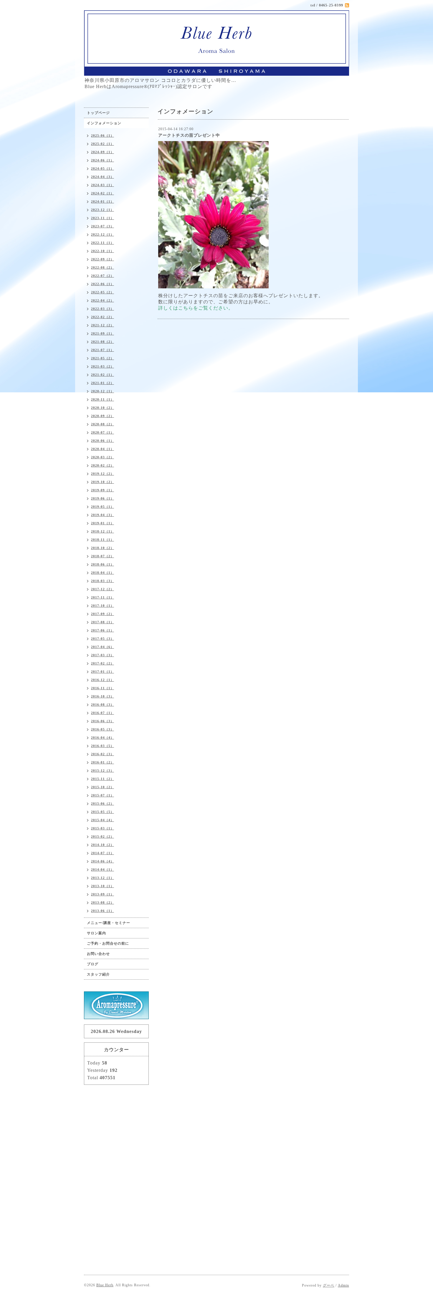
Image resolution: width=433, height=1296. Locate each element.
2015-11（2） (102, 779)
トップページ (98, 113)
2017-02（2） (102, 663)
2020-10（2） (102, 407)
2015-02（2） (102, 836)
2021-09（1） (102, 333)
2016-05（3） (102, 729)
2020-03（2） (102, 457)
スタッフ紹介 (98, 974)
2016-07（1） (102, 713)
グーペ (328, 1285)
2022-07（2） (102, 275)
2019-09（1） (102, 490)
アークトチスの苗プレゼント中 (189, 135)
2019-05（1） (102, 506)
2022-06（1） (102, 284)
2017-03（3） (102, 655)
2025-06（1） (102, 135)
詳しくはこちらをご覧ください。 (195, 307)
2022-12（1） (102, 234)
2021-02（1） (102, 374)
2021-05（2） (102, 358)
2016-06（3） (102, 721)
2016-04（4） (102, 737)
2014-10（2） (102, 845)
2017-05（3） (102, 638)
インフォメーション (104, 123)
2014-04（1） (102, 869)
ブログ (92, 964)
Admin (343, 1285)
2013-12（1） (102, 878)
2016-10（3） (102, 696)
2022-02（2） (102, 317)
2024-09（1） (102, 152)
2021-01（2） (102, 383)
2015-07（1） (102, 795)
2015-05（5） (102, 812)
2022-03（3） (102, 308)
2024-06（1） (102, 160)
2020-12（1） (102, 391)
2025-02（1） (102, 144)
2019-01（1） (102, 523)
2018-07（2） (102, 556)
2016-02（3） (102, 754)
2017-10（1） (102, 605)
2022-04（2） (102, 300)
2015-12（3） (102, 770)
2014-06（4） (102, 861)
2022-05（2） (102, 292)
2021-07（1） (102, 350)
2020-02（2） (102, 465)
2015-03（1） (102, 828)
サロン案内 (96, 933)
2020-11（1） (102, 399)
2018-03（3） (102, 581)
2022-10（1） (102, 251)
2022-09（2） (102, 259)
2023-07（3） (102, 226)
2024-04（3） (102, 176)
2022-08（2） (102, 267)
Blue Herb (104, 1285)
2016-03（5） (102, 746)
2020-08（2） (102, 424)
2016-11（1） (102, 688)
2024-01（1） (102, 201)
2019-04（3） (102, 515)
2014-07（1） (102, 853)
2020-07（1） (102, 432)
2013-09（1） (102, 894)
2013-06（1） (102, 911)
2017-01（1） (102, 671)
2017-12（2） (102, 589)
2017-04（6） (102, 647)
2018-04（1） (102, 572)
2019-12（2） (102, 473)
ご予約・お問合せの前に (108, 943)
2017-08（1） (102, 622)
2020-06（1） (102, 440)
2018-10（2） (102, 548)
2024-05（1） (102, 168)
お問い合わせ (98, 954)
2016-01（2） (102, 762)
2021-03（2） (102, 366)
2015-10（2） (102, 787)
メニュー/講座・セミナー (108, 923)
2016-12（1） (102, 680)
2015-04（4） (102, 820)
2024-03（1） (102, 185)
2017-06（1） (102, 630)
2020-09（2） (102, 416)
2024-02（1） (102, 193)
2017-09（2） (102, 614)
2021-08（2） (102, 341)
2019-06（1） (102, 498)
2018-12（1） (102, 531)
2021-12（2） (102, 325)
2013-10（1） (102, 886)
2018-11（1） (102, 539)
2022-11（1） (102, 242)
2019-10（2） (102, 482)
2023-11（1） (102, 218)
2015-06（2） (102, 803)
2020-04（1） (102, 449)
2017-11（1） (102, 597)
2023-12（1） (102, 209)
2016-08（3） (102, 704)
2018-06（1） (102, 564)
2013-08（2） (102, 902)
